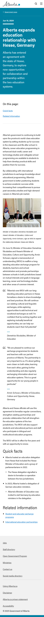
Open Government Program (15, 555)
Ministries (7, 562)
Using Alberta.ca (10, 586)
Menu (41, 4)
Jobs (5, 542)
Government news (11, 12)
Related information (11, 116)
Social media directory (12, 575)
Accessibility (8, 605)
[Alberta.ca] (11, 4)
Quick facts (8, 110)
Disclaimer (7, 592)
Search (36, 4)
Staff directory (9, 549)
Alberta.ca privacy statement (15, 599)
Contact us (7, 569)
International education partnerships (21, 521)
